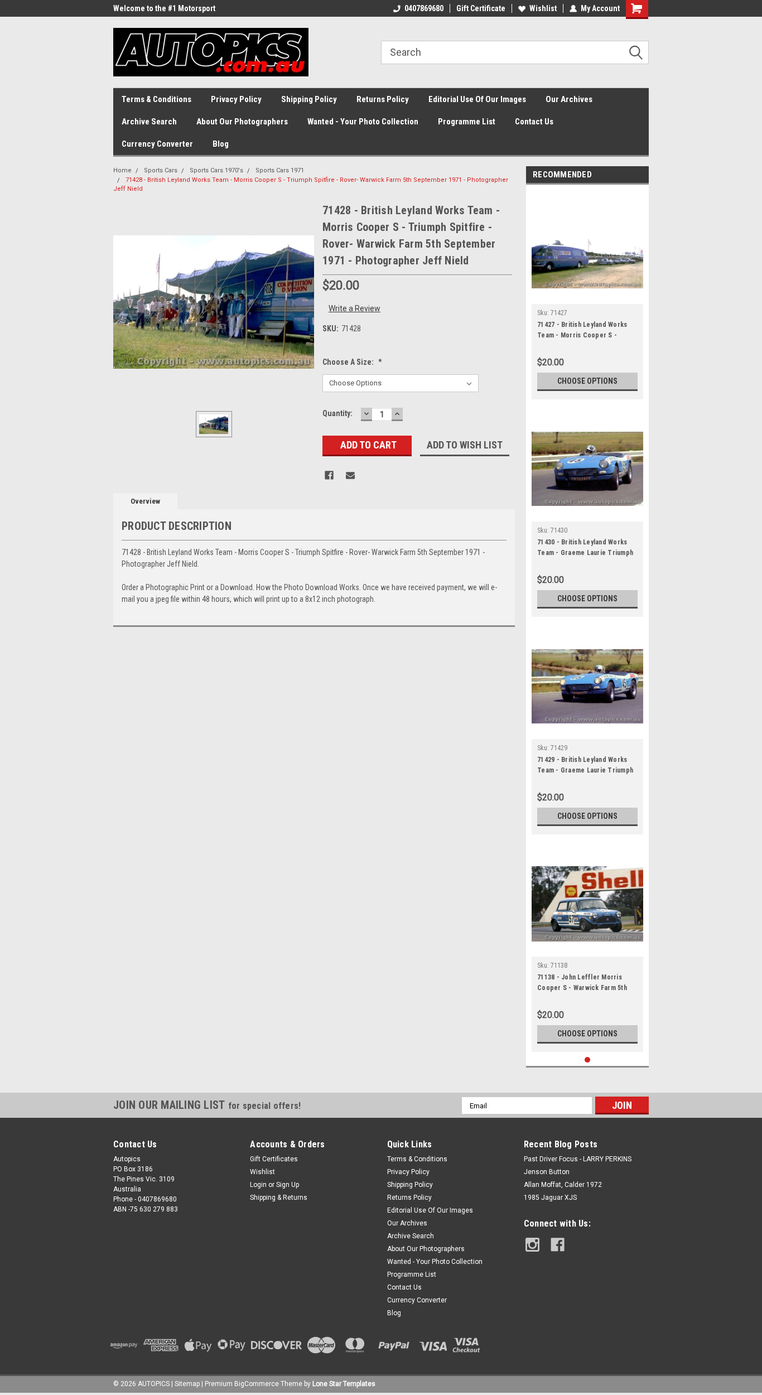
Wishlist (543, 8)
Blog (221, 144)
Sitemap (187, 1384)
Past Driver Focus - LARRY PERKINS (577, 1159)
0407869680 (423, 8)
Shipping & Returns (278, 1197)
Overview (145, 501)
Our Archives (569, 99)
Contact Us (534, 122)
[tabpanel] (587, 294)
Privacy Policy (236, 99)
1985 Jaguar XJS (550, 1197)
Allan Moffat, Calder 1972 (563, 1185)
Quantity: (337, 413)
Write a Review (354, 308)
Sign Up (287, 1185)
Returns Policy (382, 99)
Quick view (587, 295)
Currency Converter (157, 144)
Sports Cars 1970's (216, 170)
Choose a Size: (352, 362)
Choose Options (587, 380)
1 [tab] (588, 1060)
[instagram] (532, 1245)
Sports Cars (160, 170)
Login (258, 1185)
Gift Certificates (274, 1159)
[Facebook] (329, 475)
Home (122, 170)
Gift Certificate (480, 8)
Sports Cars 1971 (279, 170)
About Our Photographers (242, 122)
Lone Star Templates (343, 1384)
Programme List (466, 122)
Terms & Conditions (156, 99)
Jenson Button (547, 1172)
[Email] (350, 475)
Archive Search (149, 122)
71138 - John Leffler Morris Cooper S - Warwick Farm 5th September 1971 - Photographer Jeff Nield (587, 984)
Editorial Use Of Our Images (477, 99)
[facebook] (558, 1245)
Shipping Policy (309, 99)
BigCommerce (256, 1384)
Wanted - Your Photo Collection (362, 122)
